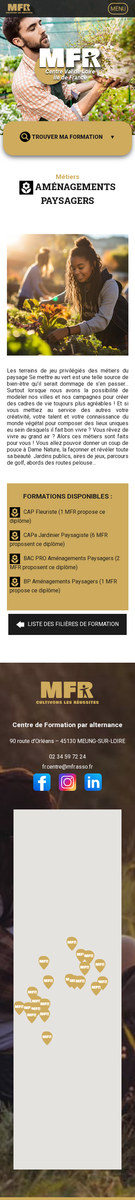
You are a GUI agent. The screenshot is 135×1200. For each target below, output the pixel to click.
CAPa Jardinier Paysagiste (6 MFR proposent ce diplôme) (59, 539)
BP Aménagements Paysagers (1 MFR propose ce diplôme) (63, 586)
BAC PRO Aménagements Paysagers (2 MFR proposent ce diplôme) (65, 563)
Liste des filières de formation (73, 624)
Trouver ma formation (67, 137)
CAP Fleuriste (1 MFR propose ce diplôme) (57, 516)
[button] (44, 1015)
